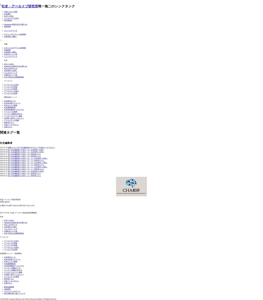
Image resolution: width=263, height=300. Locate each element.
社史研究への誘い (10, 71)
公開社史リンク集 (10, 75)
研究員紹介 (8, 20)
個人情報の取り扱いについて (14, 293)
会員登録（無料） (10, 36)
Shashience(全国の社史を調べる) (15, 24)
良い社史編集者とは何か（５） (19, 150)
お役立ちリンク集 (10, 54)
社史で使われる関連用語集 (14, 77)
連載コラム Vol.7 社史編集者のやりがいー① (24, 147)
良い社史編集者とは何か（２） (19, 171)
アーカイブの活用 (10, 93)
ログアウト (15, 34)
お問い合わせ (5, 202)
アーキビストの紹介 (11, 91)
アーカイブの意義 (10, 87)
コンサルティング (10, 73)
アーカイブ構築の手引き (13, 114)
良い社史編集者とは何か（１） (19, 176)
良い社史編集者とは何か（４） (19, 152)
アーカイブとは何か (11, 18)
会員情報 (22, 34)
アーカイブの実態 (10, 112)
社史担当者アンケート (12, 103)
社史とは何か (9, 16)
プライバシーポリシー (12, 291)
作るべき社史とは (10, 68)
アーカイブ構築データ (12, 268)
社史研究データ (10, 101)
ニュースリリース (10, 30)
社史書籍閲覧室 (10, 107)
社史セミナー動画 (10, 105)
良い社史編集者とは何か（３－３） (21, 158)
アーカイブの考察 (10, 89)
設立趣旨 (7, 14)
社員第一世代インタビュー (14, 118)
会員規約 (7, 289)
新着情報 (7, 26)
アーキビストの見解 (11, 120)
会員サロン (8, 127)
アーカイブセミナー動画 (13, 116)
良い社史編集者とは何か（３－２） (21, 163)
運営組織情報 (9, 287)
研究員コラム (9, 122)
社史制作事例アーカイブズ (14, 109)
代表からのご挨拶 (10, 12)
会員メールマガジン (11, 125)
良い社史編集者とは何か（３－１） (21, 167)
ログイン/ (7, 34)
